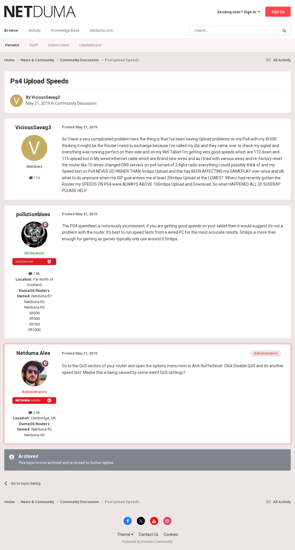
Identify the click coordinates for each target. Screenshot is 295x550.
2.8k (36, 273)
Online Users (58, 45)
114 (36, 178)
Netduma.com (101, 30)
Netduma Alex (33, 353)
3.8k (36, 412)
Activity (35, 30)
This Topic (262, 30)
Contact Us (148, 534)
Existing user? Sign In (238, 12)
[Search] (284, 30)
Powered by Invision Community (147, 542)
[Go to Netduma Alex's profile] (34, 373)
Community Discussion (76, 103)
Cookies (171, 534)
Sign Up (278, 11)
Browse (11, 30)
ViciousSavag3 (45, 97)
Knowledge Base (65, 30)
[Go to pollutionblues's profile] (34, 235)
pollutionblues (33, 214)
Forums (12, 45)
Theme (124, 534)
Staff (33, 45)
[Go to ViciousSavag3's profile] (16, 100)
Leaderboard (90, 45)
